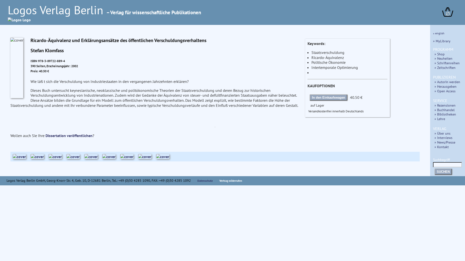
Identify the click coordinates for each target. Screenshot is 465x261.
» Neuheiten (443, 58)
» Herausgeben (445, 86)
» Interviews (443, 137)
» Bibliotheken (445, 114)
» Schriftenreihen (447, 63)
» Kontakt (441, 147)
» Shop (439, 54)
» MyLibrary (441, 41)
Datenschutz (205, 180)
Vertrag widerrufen (230, 180)
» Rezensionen (445, 105)
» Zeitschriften (445, 67)
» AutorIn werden (447, 82)
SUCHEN (443, 172)
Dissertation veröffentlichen (69, 135)
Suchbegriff (441, 159)
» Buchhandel (444, 110)
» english (438, 33)
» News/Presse (444, 142)
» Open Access (445, 91)
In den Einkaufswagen (328, 97)
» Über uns (442, 133)
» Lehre (439, 118)
